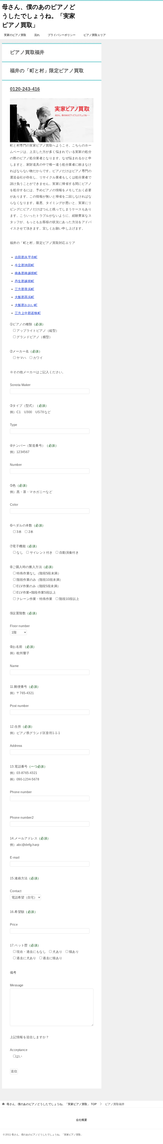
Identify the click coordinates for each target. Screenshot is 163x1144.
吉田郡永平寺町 (26, 257)
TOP (52, 1104)
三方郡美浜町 (24, 289)
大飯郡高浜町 (24, 297)
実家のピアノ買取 (15, 35)
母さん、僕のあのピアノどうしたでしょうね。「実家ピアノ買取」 (38, 16)
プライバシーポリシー (62, 35)
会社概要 (81, 1119)
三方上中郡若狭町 (28, 313)
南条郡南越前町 (26, 273)
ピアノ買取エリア (94, 35)
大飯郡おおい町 (26, 305)
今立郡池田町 (24, 265)
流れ (37, 35)
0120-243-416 (25, 89)
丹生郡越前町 (24, 281)
